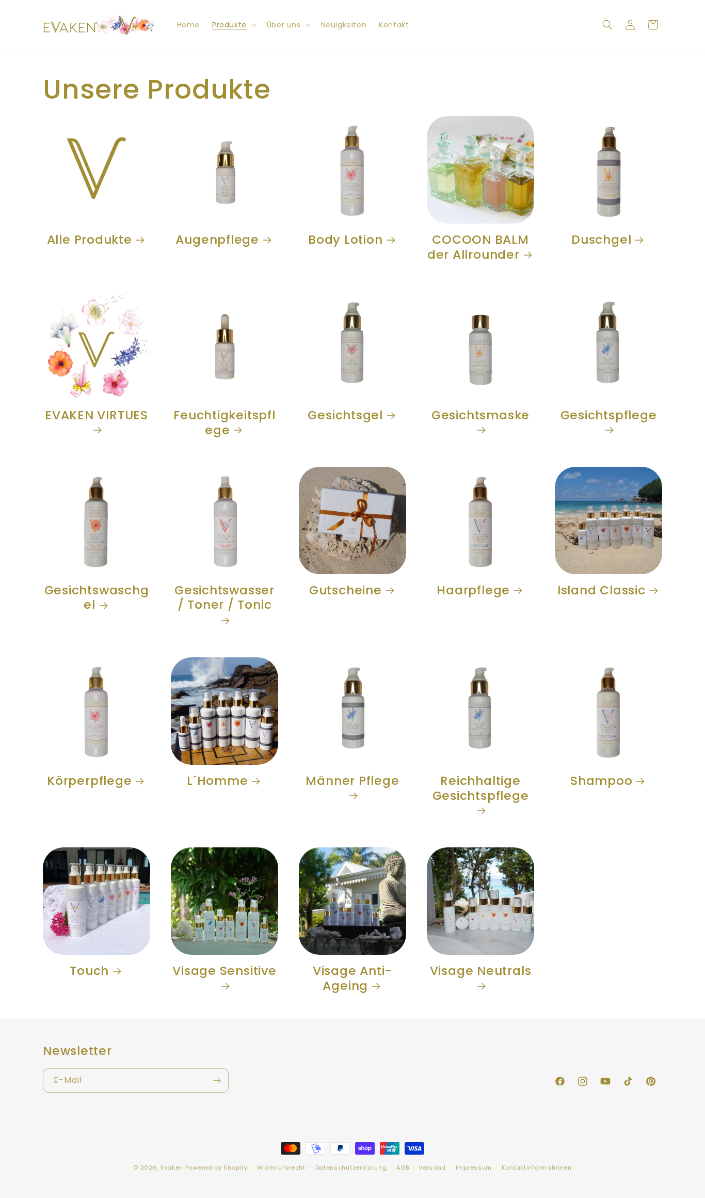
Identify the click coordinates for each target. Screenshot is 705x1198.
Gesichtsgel (345, 415)
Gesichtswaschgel (96, 598)
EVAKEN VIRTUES (96, 415)
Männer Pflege (352, 781)
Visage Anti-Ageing (352, 979)
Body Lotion (345, 239)
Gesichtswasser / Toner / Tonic (224, 598)
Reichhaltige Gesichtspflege (480, 789)
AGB (402, 1167)
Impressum (474, 1167)
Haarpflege (473, 590)
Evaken (172, 1167)
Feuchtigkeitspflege (224, 423)
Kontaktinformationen (537, 1167)
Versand (432, 1167)
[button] (233, 25)
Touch (89, 971)
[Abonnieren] (216, 1080)
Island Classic (601, 590)
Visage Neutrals (481, 971)
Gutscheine (345, 590)
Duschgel (601, 239)
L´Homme (217, 781)
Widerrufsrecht (281, 1167)
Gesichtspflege (608, 415)
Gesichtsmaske (480, 415)
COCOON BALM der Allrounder (478, 247)
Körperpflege (89, 781)
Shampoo (601, 781)
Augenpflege (217, 239)
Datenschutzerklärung (351, 1167)
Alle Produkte (89, 239)
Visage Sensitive (224, 971)
